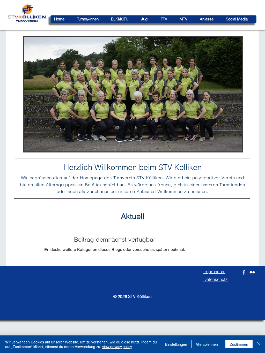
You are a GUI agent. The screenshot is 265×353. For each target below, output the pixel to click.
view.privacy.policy (117, 346)
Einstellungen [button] (176, 344)
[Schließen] (259, 344)
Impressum (214, 271)
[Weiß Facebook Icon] (244, 272)
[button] (133, 94)
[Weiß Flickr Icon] (252, 272)
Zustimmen (239, 344)
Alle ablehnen (207, 344)
